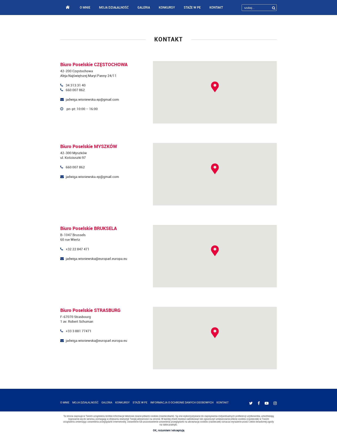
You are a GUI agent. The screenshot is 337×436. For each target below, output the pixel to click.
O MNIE (85, 7)
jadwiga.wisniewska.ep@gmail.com (92, 99)
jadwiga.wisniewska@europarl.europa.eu (96, 258)
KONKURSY (167, 7)
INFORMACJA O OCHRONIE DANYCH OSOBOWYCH (182, 402)
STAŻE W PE (192, 7)
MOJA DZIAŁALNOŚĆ (114, 7)
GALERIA (143, 7)
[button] (215, 87)
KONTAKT (216, 7)
